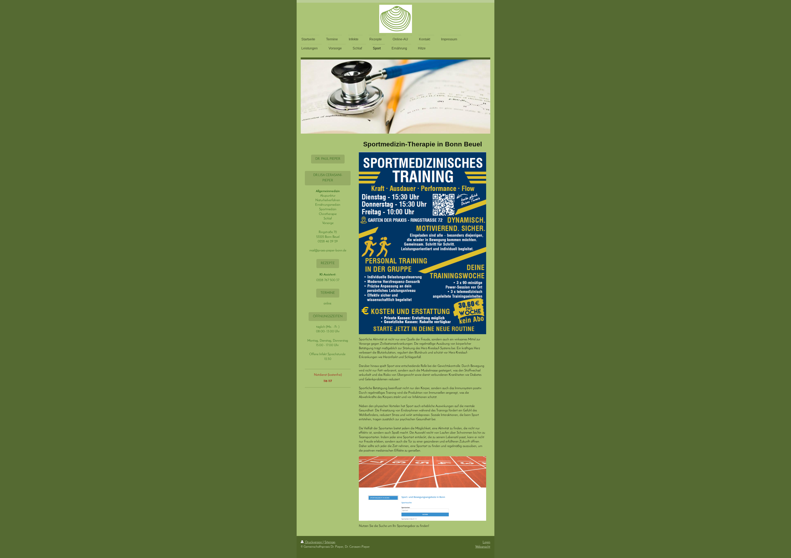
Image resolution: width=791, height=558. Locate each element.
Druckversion (313, 542)
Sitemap (329, 542)
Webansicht (482, 547)
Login (486, 542)
